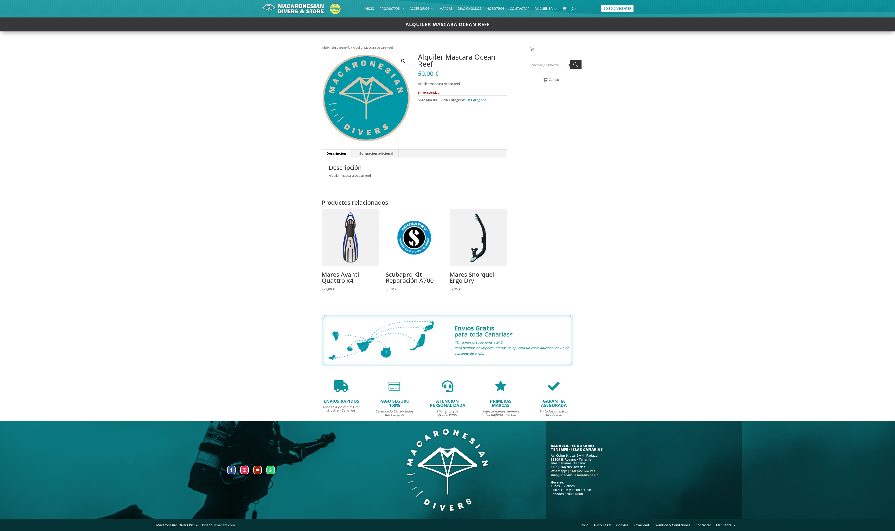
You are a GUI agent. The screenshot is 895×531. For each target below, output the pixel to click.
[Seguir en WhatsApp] (270, 470)
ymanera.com (224, 525)
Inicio (369, 9)
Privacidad (641, 525)
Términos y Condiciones (672, 525)
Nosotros (495, 9)
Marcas (446, 9)
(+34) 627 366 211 (581, 471)
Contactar (520, 9)
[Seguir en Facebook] (231, 470)
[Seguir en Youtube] (257, 470)
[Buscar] (576, 64)
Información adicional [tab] (375, 153)
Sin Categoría (340, 47)
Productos (389, 9)
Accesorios (420, 9)
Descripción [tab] (336, 153)
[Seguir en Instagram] (244, 470)
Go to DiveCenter (617, 8)
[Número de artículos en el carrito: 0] (532, 49)
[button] (403, 61)
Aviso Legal (602, 525)
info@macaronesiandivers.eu (574, 475)
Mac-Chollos (469, 9)
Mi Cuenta (544, 9)
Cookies (622, 525)
